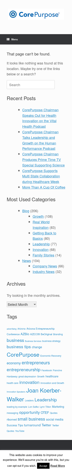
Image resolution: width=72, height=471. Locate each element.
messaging (12, 412)
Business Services (33, 341)
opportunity (29, 412)
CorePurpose (23, 354)
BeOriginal (46, 334)
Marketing (58, 406)
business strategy (51, 340)
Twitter (46, 424)
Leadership (41, 243)
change (37, 347)
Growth (38, 216)
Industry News (44, 271)
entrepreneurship (24, 369)
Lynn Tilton (45, 406)
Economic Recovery (50, 355)
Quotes (53, 412)
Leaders (29, 400)
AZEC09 (35, 334)
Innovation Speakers (16, 391)
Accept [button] (43, 466)
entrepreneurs (36, 362)
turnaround (32, 424)
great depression (27, 376)
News (26, 260)
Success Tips (15, 425)
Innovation (41, 249)
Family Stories (43, 254)
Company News (45, 265)
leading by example (17, 406)
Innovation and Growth (52, 382)
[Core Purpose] (36, 14)
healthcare (52, 376)
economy (14, 362)
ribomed (12, 419)
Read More (57, 466)
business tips (19, 346)
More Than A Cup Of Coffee (43, 187)
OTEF (45, 412)
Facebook (46, 370)
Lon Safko (33, 406)
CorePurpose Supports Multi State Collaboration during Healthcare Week (41, 176)
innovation (29, 382)
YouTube (19, 430)
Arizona (21, 328)
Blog (25, 210)
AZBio (25, 334)
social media (54, 419)
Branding (58, 334)
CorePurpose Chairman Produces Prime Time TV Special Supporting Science (43, 159)
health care (12, 382)
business (15, 340)
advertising (12, 328)
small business (31, 419)
